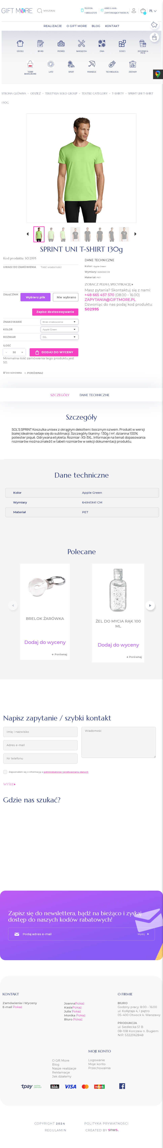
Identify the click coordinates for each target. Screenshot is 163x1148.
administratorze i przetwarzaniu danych (66, 772)
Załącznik (10, 294)
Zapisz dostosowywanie (55, 312)
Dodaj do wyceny (57, 352)
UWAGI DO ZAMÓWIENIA (19, 267)
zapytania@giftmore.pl (116, 13)
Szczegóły (60, 395)
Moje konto (97, 1064)
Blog (55, 1064)
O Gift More (60, 1060)
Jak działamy (61, 1076)
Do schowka (14, 373)
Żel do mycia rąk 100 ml (118, 623)
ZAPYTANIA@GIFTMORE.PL (110, 300)
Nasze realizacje (64, 1068)
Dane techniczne (95, 395)
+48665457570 (90, 13)
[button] (27, 234)
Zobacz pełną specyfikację (108, 284)
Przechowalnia (99, 1068)
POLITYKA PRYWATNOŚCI (106, 1123)
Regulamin (55, 1130)
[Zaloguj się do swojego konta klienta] (134, 10)
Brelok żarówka (45, 618)
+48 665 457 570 (99, 295)
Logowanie (96, 1060)
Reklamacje (61, 1072)
